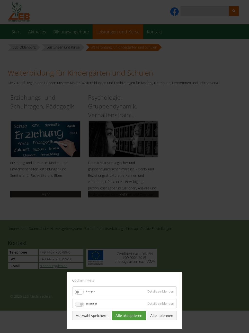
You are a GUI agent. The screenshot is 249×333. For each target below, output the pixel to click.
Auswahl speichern (91, 315)
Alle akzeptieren (129, 315)
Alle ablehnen (161, 315)
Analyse (90, 291)
